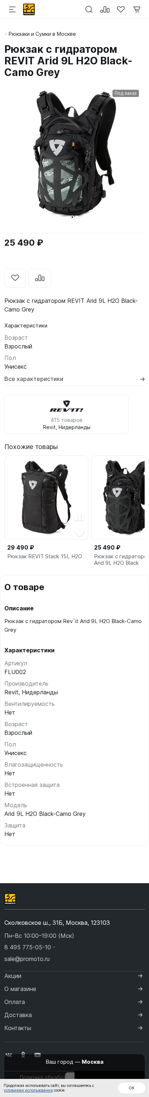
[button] (72, 217)
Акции (12, 975)
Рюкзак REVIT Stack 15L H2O (44, 556)
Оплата (14, 1001)
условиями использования (28, 1090)
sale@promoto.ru (27, 958)
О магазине (20, 988)
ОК (132, 1088)
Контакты (17, 1028)
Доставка (18, 1014)
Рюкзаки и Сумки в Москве (42, 34)
